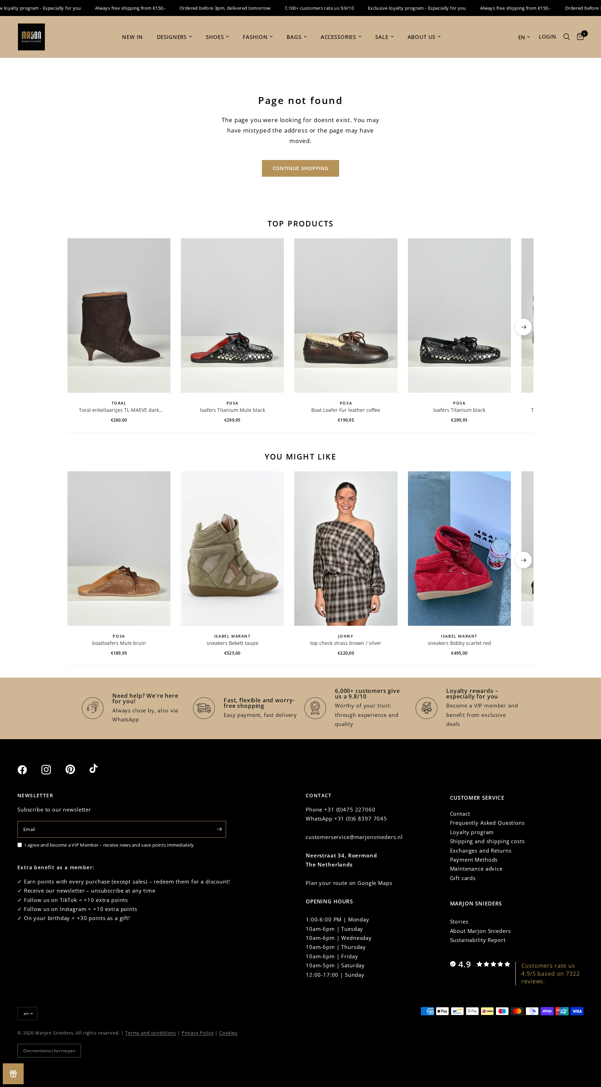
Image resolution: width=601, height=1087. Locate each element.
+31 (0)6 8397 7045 (360, 818)
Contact (460, 813)
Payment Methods (474, 859)
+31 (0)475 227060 (349, 809)
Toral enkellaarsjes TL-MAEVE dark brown (119, 410)
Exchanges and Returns (481, 850)
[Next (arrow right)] (523, 327)
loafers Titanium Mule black (232, 410)
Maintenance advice (476, 868)
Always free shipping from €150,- (117, 8)
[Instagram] (52, 769)
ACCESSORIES (338, 36)
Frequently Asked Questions (487, 822)
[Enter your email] (219, 829)
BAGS (294, 36)
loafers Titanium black (459, 410)
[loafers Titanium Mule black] (232, 315)
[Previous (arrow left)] (77, 327)
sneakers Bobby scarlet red (459, 643)
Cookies (228, 1033)
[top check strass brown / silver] (345, 548)
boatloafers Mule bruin (119, 643)
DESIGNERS (172, 36)
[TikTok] (100, 769)
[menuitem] (132, 37)
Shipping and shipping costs (487, 841)
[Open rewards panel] (13, 1073)
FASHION (255, 36)
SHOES (215, 36)
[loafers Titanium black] (459, 315)
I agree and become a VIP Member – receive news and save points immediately (109, 845)
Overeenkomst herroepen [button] (49, 1051)
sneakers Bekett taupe (232, 643)
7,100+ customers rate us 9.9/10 (306, 8)
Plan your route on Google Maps (349, 882)
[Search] (567, 37)
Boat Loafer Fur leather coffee (345, 410)
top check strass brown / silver (345, 643)
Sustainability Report (478, 939)
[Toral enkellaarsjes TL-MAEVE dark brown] (118, 315)
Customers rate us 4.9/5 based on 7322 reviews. (550, 973)
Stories (459, 921)
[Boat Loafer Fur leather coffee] (345, 315)
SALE (381, 36)
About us (422, 36)
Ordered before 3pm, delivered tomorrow (212, 8)
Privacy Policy (198, 1033)
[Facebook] (28, 769)
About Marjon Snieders (480, 930)
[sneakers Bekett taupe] (232, 548)
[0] (579, 37)
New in (132, 36)
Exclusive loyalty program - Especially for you (404, 8)
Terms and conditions (150, 1033)
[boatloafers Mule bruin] (118, 548)
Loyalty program (472, 832)
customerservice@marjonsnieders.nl (354, 836)
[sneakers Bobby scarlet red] (459, 548)
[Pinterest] (76, 769)
